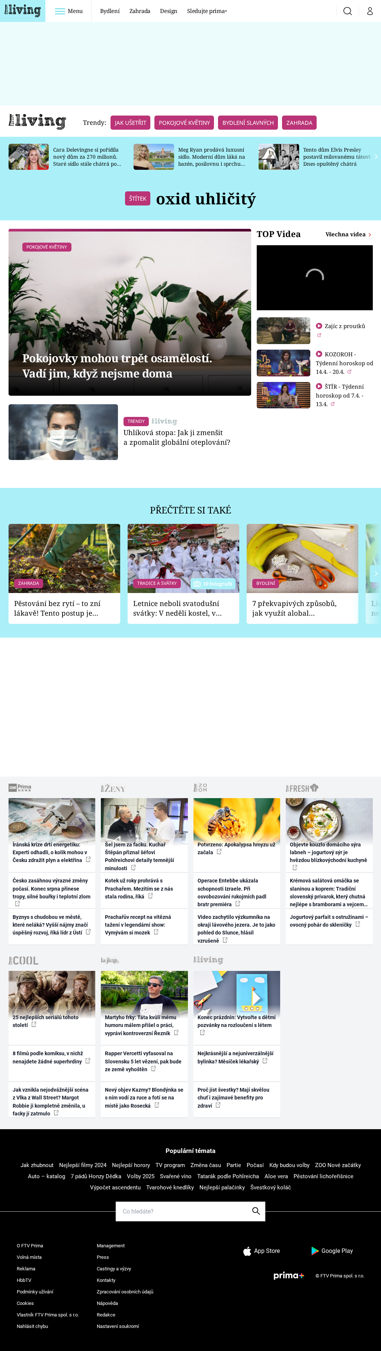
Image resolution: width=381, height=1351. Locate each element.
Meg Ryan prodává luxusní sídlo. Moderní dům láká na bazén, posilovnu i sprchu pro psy (211, 160)
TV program (170, 1165)
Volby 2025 (140, 1176)
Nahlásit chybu (32, 1326)
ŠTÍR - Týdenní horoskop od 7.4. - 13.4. (340, 395)
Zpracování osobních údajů (125, 1292)
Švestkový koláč (270, 1187)
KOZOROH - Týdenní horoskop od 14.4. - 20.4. (344, 362)
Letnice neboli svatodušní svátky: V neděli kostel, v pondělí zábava (176, 608)
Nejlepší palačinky (222, 1187)
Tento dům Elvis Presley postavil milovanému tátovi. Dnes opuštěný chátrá (337, 156)
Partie (234, 1165)
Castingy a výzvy (114, 1268)
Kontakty (106, 1280)
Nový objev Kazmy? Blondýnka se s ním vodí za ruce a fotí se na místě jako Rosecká (144, 1098)
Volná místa (29, 1257)
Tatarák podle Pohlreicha (228, 1176)
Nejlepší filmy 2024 (82, 1165)
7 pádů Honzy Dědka (96, 1176)
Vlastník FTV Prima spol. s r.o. (48, 1315)
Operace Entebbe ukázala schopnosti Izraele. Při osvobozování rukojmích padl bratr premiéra (232, 892)
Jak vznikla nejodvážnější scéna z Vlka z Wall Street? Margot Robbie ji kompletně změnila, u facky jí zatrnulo (51, 1102)
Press (103, 1257)
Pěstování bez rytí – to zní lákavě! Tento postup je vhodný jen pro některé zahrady (57, 608)
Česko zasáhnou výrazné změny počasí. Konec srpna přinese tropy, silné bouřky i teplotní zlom (51, 889)
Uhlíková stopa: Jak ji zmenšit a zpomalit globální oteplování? (177, 437)
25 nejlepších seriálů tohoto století (46, 1021)
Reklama (26, 1268)
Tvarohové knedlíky (170, 1187)
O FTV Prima (30, 1245)
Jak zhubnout (37, 1165)
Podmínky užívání (35, 1292)
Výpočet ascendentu (115, 1187)
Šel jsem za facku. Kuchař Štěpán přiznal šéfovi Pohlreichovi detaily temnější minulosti (139, 856)
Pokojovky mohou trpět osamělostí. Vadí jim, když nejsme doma (117, 365)
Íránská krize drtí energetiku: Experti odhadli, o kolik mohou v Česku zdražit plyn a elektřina (50, 853)
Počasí (255, 1165)
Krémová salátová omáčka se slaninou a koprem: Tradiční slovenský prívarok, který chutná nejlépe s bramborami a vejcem (327, 892)
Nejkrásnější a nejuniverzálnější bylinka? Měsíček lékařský (235, 1057)
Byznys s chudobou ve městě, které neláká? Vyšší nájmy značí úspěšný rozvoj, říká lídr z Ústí (50, 925)
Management (111, 1245)
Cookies (25, 1303)
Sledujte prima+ (207, 10)
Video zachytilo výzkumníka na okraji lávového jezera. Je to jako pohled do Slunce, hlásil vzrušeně (236, 929)
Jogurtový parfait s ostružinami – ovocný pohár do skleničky (329, 921)
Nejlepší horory (131, 1165)
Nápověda (107, 1303)
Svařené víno (176, 1176)
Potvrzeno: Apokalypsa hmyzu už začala (236, 848)
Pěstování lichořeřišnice (323, 1176)
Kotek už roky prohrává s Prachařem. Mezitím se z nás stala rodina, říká (139, 889)
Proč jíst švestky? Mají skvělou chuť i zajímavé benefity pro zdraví (233, 1098)
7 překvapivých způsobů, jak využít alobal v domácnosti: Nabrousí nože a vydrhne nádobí (294, 608)
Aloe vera (276, 1176)
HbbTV (24, 1280)
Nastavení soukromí (118, 1326)
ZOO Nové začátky (338, 1165)
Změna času (205, 1165)
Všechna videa (346, 234)
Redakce (106, 1315)
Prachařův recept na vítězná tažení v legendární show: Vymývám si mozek (138, 925)
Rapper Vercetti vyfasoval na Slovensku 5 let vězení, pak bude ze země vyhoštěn (143, 1061)
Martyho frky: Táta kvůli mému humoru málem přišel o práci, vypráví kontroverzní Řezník (140, 1025)
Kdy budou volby (289, 1165)
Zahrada (140, 10)
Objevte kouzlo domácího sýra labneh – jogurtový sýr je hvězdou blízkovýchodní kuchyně (328, 853)
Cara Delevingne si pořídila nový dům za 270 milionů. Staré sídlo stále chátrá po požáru (86, 160)
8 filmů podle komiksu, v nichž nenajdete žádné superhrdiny (48, 1057)
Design (168, 10)
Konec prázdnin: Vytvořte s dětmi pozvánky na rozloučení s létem (237, 1021)
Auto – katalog (46, 1176)
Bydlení (110, 10)
